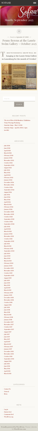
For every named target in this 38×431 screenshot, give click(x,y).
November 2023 (9, 214)
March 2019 (7, 290)
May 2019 (7, 285)
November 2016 (9, 354)
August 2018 (7, 305)
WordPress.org (8, 417)
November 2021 (9, 236)
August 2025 (8, 167)
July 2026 (7, 145)
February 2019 (8, 292)
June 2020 (7, 256)
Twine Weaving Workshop (12, 123)
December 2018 (9, 297)
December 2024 (9, 182)
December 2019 (9, 268)
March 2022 (8, 231)
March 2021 (7, 246)
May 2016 (7, 368)
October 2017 (8, 327)
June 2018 (7, 310)
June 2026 (7, 148)
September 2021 (9, 241)
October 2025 (8, 163)
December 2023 (9, 212)
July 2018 (7, 307)
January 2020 (8, 266)
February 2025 (8, 177)
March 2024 (7, 204)
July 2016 (7, 363)
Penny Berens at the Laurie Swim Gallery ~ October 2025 (19, 42)
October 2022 (8, 221)
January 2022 (8, 234)
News (5, 394)
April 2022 (7, 229)
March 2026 (8, 153)
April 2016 (7, 371)
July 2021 (7, 243)
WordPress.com (20, 429)
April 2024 (7, 202)
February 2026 (8, 155)
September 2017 (9, 329)
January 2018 (8, 319)
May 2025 (7, 172)
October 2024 (8, 187)
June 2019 (7, 283)
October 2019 (8, 273)
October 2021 (8, 239)
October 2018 (8, 302)
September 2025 (9, 165)
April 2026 (7, 150)
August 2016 (7, 361)
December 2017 (8, 322)
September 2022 (9, 224)
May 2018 (7, 312)
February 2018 (8, 317)
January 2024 (8, 209)
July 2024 (7, 194)
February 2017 (8, 346)
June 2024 (7, 197)
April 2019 (7, 288)
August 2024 (8, 192)
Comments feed (8, 414)
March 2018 (7, 314)
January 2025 (8, 180)
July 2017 (7, 334)
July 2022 (7, 226)
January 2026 (8, 158)
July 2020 (7, 253)
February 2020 (8, 263)
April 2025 (7, 175)
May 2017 (7, 339)
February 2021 (8, 248)
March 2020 (8, 261)
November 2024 (9, 185)
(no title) (6, 130)
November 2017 (9, 324)
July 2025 (7, 170)
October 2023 (8, 216)
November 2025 (9, 160)
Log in (6, 409)
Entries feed (7, 412)
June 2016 (7, 366)
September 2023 (9, 219)
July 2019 (7, 280)
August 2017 (7, 332)
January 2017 (8, 349)
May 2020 (7, 258)
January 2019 (8, 295)
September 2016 (9, 359)
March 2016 (7, 373)
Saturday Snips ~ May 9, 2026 (13, 125)
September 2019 (9, 275)
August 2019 (7, 278)
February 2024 (8, 207)
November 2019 (9, 270)
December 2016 (9, 351)
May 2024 (7, 199)
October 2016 (8, 356)
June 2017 (7, 337)
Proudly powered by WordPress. (13, 427)
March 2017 (7, 344)
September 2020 (9, 251)
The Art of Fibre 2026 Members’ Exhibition (17, 120)
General (6, 391)
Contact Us (7, 389)
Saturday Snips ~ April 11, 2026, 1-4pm (15, 127)
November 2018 (9, 300)
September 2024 (9, 190)
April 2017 (7, 341)
